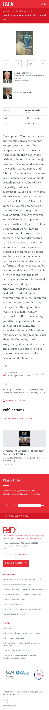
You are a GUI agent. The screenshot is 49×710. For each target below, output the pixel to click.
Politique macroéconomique (13, 604)
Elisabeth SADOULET (27, 458)
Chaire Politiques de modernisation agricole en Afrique (22, 633)
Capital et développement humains (15, 599)
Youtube (6, 703)
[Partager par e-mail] (6, 63)
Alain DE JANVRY (11, 458)
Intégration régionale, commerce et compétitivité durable (23, 589)
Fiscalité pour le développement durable (17, 584)
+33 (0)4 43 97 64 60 (19, 554)
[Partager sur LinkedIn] (43, 63)
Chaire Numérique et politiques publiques (17, 650)
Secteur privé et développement (14, 614)
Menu (43, 4)
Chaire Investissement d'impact (13, 638)
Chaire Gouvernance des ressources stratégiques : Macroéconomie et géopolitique (20, 656)
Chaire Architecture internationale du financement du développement (21, 644)
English (5, 700)
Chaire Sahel (7, 628)
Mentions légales (9, 705)
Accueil (6, 11)
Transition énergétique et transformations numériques (22, 594)
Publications (21, 11)
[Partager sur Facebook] (18, 63)
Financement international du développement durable (22, 579)
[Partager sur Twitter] (30, 63)
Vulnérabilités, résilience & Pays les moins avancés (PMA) (22, 609)
